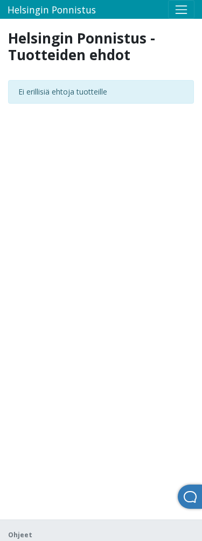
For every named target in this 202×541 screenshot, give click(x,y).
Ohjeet (20, 534)
